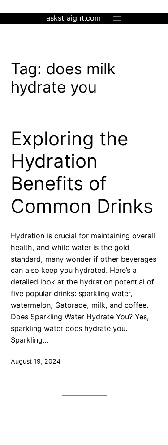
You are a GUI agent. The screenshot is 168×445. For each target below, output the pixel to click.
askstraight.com (73, 17)
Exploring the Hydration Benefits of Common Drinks (82, 172)
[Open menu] (117, 18)
